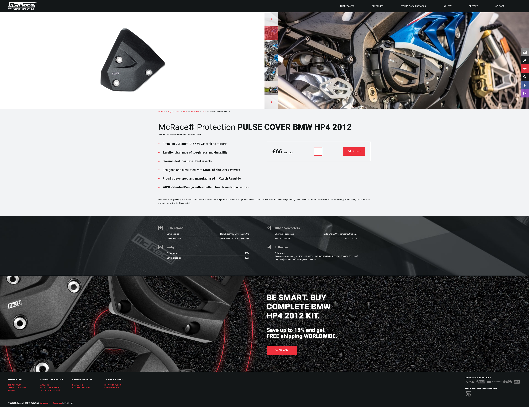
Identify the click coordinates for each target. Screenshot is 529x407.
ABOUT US (44, 385)
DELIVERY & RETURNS (81, 387)
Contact (499, 6)
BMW (185, 111)
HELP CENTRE (77, 385)
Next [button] (271, 102)
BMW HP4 (195, 111)
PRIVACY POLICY (14, 385)
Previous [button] (271, 19)
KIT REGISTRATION (111, 387)
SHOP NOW (281, 350)
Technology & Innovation (413, 6)
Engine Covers (347, 6)
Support (473, 6)
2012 (204, 111)
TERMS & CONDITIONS (17, 387)
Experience (377, 6)
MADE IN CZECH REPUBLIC (51, 387)
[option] (396, 60)
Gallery (447, 6)
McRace (161, 111)
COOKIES (11, 390)
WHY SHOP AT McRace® (50, 390)
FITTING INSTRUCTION (113, 385)
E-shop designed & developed (51, 403)
